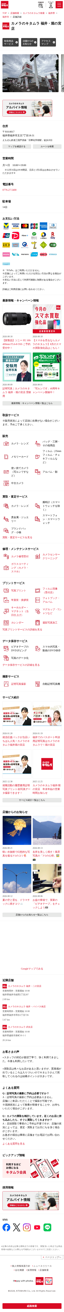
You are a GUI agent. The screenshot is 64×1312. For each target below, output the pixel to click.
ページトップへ (53, 1257)
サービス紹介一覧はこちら (32, 800)
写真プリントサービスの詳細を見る (22, 629)
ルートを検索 (47, 146)
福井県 (51, 13)
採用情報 (32, 1270)
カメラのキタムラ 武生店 (20, 1027)
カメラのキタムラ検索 (34, 13)
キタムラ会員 (51, 2)
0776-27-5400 (9, 190)
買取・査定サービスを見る (17, 537)
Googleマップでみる (32, 968)
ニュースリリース (42, 1266)
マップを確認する (16, 146)
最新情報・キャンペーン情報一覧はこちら (32, 403)
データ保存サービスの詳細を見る (21, 665)
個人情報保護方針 (21, 1266)
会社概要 (19, 1270)
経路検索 (32, 1306)
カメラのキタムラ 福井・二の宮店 (24, 986)
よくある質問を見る (13, 1143)
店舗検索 (41, 2)
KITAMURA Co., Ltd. (26, 1291)
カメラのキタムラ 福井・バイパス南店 (27, 1006)
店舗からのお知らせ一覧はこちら (32, 915)
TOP (4, 13)
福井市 (5, 17)
